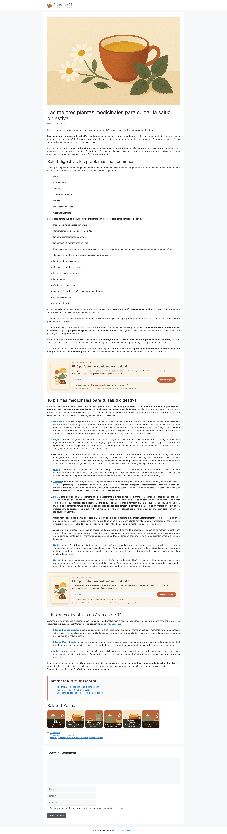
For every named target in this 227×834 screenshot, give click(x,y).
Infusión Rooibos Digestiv (66, 630)
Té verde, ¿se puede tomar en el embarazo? (78, 687)
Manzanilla (58, 421)
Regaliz (57, 439)
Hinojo (56, 469)
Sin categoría (55, 733)
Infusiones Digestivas (111, 624)
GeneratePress (128, 830)
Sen (55, 560)
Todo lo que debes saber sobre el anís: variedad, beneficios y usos (76, 738)
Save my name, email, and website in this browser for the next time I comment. (87, 808)
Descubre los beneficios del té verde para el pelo (80, 693)
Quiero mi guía (166, 380)
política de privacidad (97, 385)
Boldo (56, 545)
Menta (56, 497)
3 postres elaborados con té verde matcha (67, 735)
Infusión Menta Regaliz (64, 642)
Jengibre (57, 481)
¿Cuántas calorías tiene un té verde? (74, 690)
